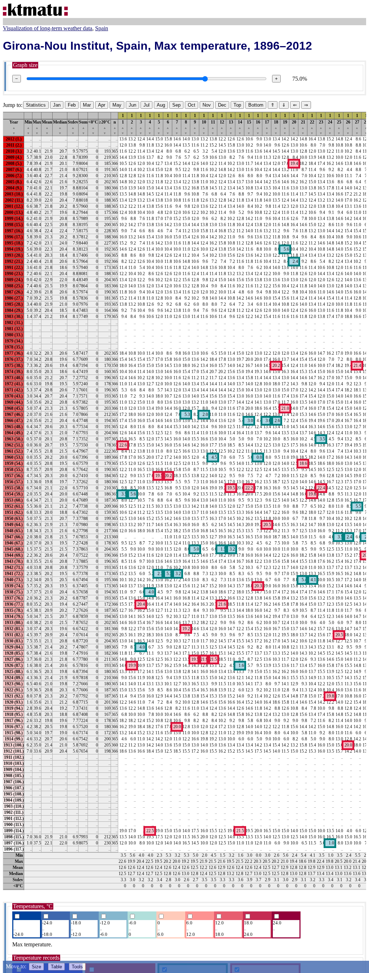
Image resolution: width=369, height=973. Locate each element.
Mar (87, 105)
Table (56, 966)
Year (13, 127)
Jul (146, 105)
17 (267, 127)
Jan (57, 105)
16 (258, 127)
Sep (176, 105)
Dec (222, 105)
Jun (132, 105)
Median (60, 127)
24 (330, 127)
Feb (72, 105)
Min (28, 127)
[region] (184, 501)
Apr (101, 105)
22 (312, 127)
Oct (191, 105)
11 (213, 127)
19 (285, 127)
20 (294, 127)
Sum (83, 127)
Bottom (255, 105)
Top (237, 105)
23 (321, 127)
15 (249, 127)
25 (339, 127)
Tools (77, 966)
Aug (161, 105)
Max (37, 127)
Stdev (73, 127)
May (116, 105)
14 (240, 127)
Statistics (36, 105)
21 (303, 127)
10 (204, 127)
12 (222, 127)
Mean (47, 127)
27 (357, 127)
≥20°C (105, 127)
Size (36, 966)
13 (231, 127)
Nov (207, 105)
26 (348, 127)
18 (276, 127)
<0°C (93, 127)
